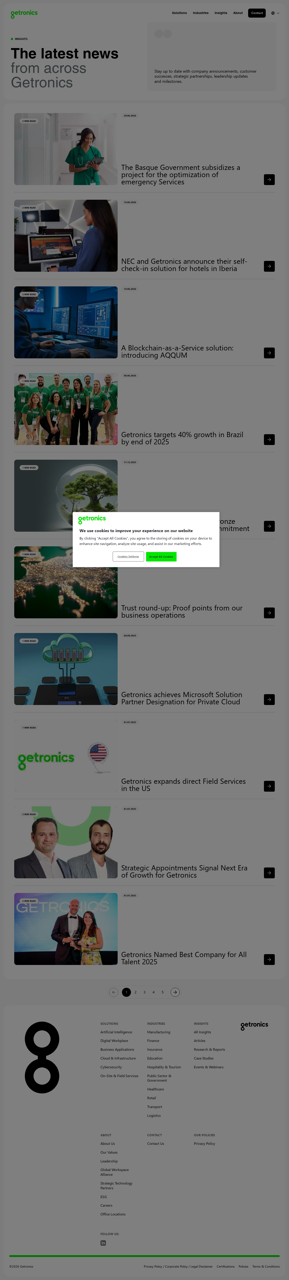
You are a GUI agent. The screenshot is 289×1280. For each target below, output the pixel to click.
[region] (146, 539)
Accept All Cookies (161, 556)
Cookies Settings (128, 556)
